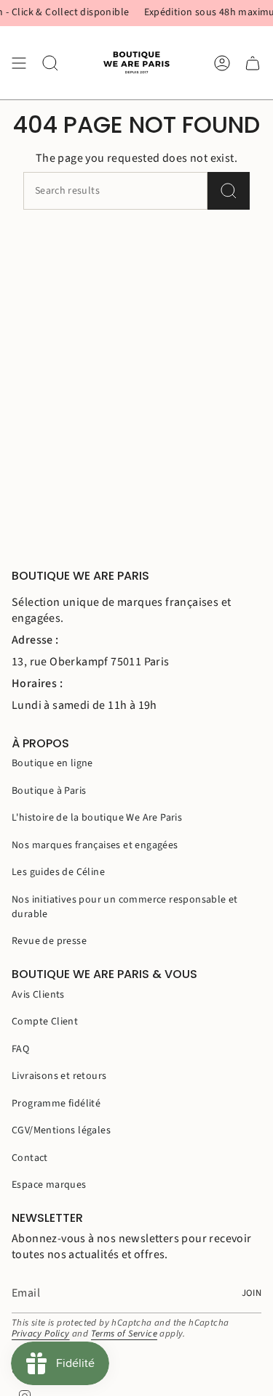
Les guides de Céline (58, 872)
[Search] (228, 191)
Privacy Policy (41, 1333)
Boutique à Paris (49, 791)
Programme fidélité (56, 1103)
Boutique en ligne (52, 763)
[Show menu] (18, 62)
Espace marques (49, 1185)
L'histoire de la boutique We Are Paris (97, 817)
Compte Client (45, 1021)
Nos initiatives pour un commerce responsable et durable (125, 906)
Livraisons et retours (59, 1076)
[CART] (252, 62)
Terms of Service (124, 1333)
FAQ (20, 1049)
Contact (30, 1158)
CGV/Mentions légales (61, 1130)
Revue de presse (49, 941)
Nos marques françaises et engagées (95, 845)
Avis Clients (38, 995)
